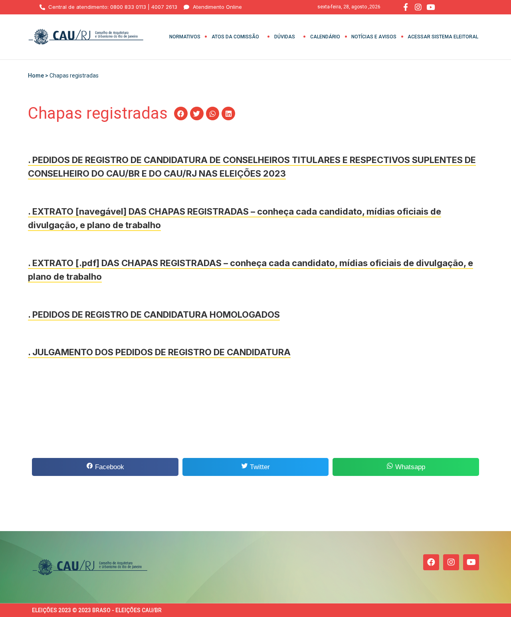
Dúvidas (284, 37)
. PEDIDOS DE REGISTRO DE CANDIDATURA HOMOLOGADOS (154, 314)
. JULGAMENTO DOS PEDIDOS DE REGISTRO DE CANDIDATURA (159, 352)
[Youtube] (471, 562)
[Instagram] (451, 562)
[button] (181, 113)
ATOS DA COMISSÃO (235, 37)
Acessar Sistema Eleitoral (443, 37)
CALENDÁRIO (325, 37)
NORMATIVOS (184, 37)
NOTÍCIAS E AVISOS (373, 37)
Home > (39, 75)
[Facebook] (431, 562)
